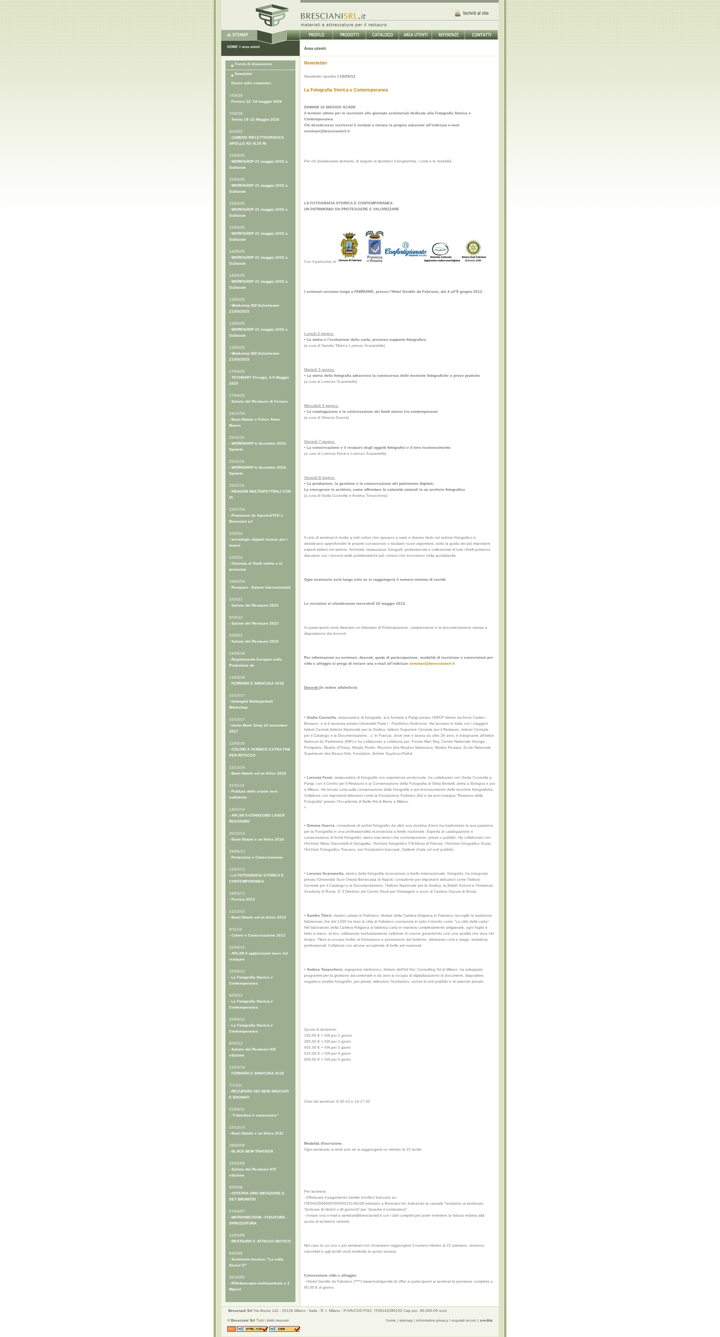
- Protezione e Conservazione (256, 857)
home (391, 1320)
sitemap (406, 1320)
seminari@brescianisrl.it (431, 663)
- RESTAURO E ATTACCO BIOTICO (260, 1241)
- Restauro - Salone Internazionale (260, 587)
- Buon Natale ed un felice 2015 (257, 773)
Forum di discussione (253, 64)
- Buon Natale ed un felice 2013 (257, 917)
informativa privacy (432, 1320)
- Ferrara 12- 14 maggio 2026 (255, 101)
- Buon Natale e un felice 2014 (256, 839)
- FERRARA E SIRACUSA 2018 (256, 683)
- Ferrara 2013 (242, 899)
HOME (232, 47)
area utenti (251, 47)
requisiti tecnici (464, 1320)
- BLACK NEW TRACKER (251, 1151)
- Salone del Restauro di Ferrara (258, 401)
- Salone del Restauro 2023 (254, 605)
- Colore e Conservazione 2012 (257, 935)
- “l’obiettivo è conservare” (254, 1115)
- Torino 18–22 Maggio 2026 (254, 119)
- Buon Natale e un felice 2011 (256, 1133)
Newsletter (243, 74)
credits (486, 1320)
